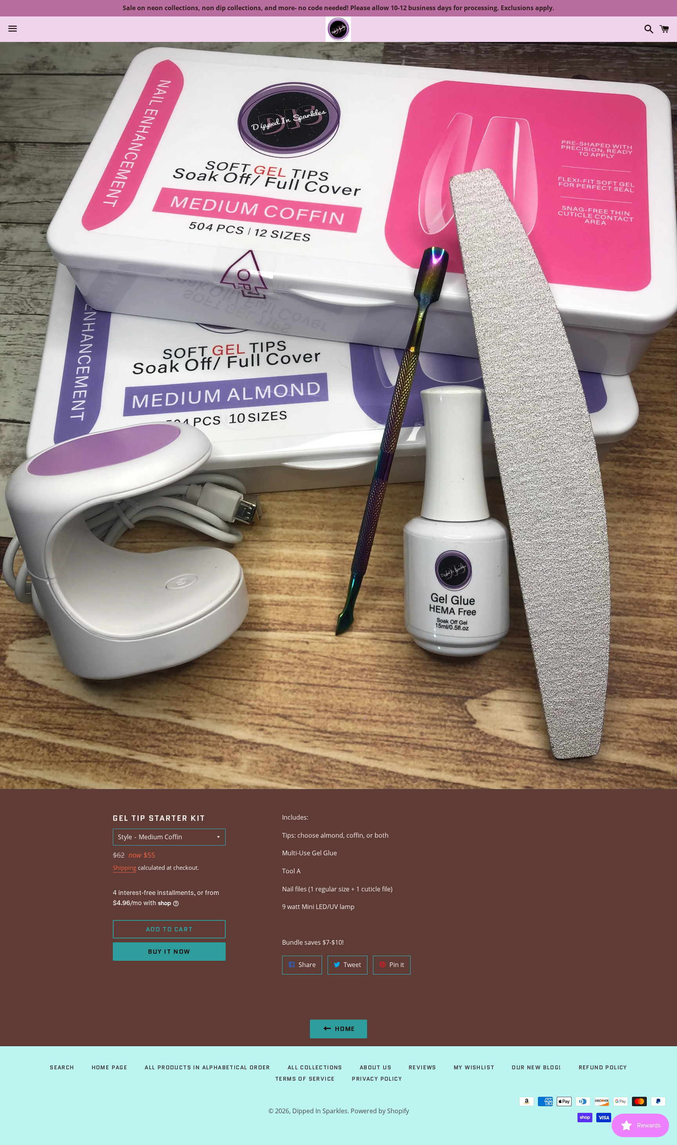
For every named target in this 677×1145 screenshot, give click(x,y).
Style (125, 837)
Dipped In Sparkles (320, 1111)
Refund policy (603, 1067)
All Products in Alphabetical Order (207, 1067)
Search (62, 1067)
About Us (375, 1067)
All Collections (315, 1067)
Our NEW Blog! (536, 1067)
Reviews (422, 1067)
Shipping (124, 867)
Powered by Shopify (380, 1111)
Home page (110, 1067)
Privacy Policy (377, 1079)
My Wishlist (474, 1067)
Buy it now (169, 951)
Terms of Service (305, 1079)
